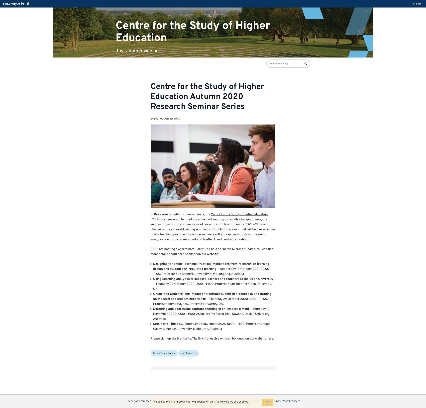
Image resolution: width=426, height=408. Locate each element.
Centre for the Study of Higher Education (193, 31)
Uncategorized (188, 353)
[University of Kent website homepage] (17, 4)
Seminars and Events (164, 353)
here (270, 339)
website (212, 254)
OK (267, 402)
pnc (156, 118)
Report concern (291, 401)
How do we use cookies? (234, 402)
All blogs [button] (417, 3)
